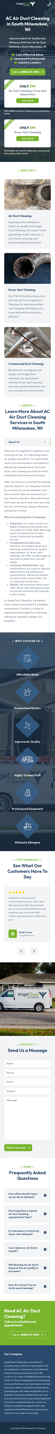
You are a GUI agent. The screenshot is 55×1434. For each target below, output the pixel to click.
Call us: (25, 71)
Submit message (16, 1147)
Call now (28, 100)
